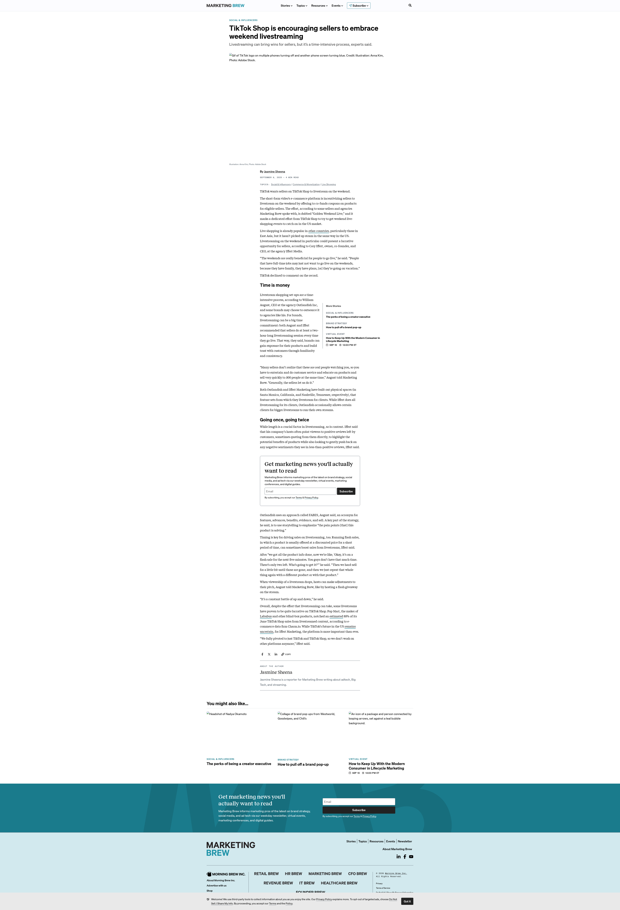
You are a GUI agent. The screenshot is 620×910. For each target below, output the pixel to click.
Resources (318, 5)
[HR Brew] (293, 873)
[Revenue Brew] (278, 883)
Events (336, 5)
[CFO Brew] (357, 873)
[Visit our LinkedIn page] (398, 856)
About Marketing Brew (397, 849)
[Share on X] (269, 654)
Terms (272, 903)
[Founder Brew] (310, 892)
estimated (336, 616)
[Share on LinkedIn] (276, 654)
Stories (285, 5)
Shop (210, 890)
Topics (300, 5)
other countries (318, 231)
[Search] (410, 6)
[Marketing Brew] (325, 873)
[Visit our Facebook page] (405, 856)
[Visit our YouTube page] (411, 856)
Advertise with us (217, 885)
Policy (289, 903)
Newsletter (405, 841)
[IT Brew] (307, 883)
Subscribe (346, 491)
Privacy (379, 883)
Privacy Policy (324, 899)
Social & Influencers (281, 184)
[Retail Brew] (266, 873)
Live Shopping (329, 184)
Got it (407, 901)
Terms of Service (383, 888)
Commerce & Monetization (306, 184)
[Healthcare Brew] (339, 883)
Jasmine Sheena (274, 171)
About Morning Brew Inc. (221, 880)
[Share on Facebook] (262, 654)
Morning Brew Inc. (396, 873)
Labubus (266, 616)
